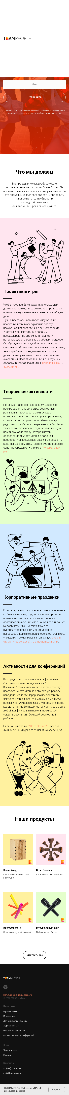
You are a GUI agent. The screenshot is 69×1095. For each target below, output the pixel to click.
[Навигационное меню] (64, 38)
